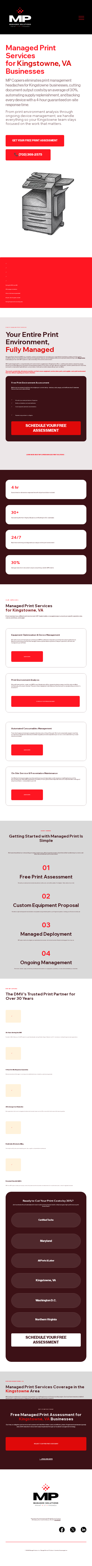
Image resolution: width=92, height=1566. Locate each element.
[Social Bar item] (62, 1529)
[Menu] (81, 18)
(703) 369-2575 (57, 1519)
